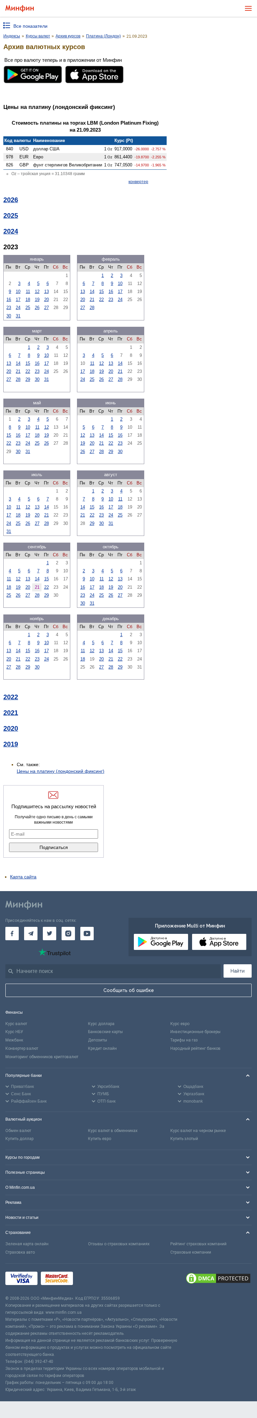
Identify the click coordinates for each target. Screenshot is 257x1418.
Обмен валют (18, 1130)
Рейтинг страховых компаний (198, 1244)
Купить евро (99, 1138)
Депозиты (97, 1040)
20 (46, 299)
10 (18, 291)
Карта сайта (23, 876)
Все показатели (30, 26)
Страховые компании (190, 1252)
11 (28, 291)
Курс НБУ (14, 1031)
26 (37, 307)
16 (8, 299)
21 (92, 299)
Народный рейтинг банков (195, 1048)
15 (101, 291)
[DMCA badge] (218, 1279)
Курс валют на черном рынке (198, 1130)
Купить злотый (184, 1138)
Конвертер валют (21, 1048)
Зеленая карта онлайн (27, 1244)
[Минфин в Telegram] (30, 933)
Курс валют (16, 1023)
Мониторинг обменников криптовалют (41, 1056)
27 (46, 307)
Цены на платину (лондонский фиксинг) (60, 771)
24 (18, 307)
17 (18, 299)
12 (37, 291)
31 (18, 315)
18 (27, 299)
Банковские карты (105, 1031)
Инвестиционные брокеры (195, 1031)
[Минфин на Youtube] (87, 933)
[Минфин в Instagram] (68, 933)
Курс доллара (101, 1023)
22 (101, 299)
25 (27, 307)
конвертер (138, 181)
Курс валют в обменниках (113, 1130)
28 (92, 307)
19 (37, 299)
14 (92, 291)
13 (46, 291)
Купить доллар (19, 1138)
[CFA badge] (91, 1279)
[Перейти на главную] (19, 8)
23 (8, 307)
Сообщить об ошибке (128, 990)
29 (27, 379)
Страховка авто (20, 1252)
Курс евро (179, 1023)
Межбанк (14, 1040)
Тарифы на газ (184, 1040)
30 (8, 315)
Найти (238, 971)
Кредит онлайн (102, 1048)
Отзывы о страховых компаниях (119, 1244)
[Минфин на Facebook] (12, 933)
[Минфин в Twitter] (49, 933)
